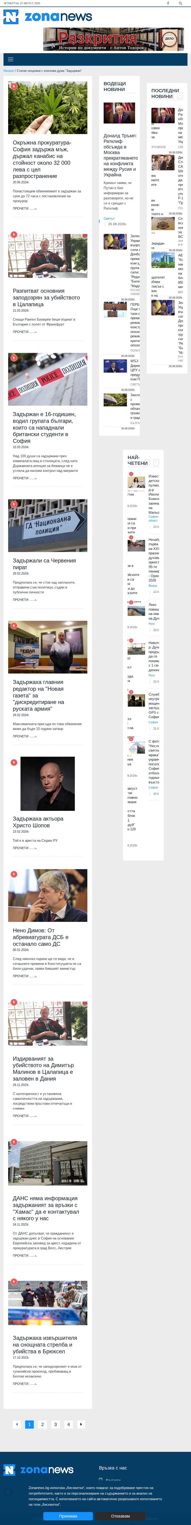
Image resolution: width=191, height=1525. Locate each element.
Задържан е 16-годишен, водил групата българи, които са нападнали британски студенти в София (44, 427)
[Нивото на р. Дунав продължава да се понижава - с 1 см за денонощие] (136, 649)
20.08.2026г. (130, 845)
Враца (153, 585)
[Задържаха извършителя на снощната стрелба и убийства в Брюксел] (47, 1303)
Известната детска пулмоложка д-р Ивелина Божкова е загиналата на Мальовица (158, 494)
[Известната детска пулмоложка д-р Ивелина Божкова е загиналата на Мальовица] (136, 482)
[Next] (81, 1424)
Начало (8, 70)
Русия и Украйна (136, 292)
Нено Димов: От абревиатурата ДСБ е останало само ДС (40, 937)
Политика (138, 350)
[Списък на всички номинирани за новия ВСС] (163, 224)
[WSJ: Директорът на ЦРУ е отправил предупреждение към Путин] (115, 366)
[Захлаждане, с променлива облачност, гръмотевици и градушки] (115, 400)
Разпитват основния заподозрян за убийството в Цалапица (46, 297)
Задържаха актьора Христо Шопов (38, 821)
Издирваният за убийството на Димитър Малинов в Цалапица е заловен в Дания (43, 1068)
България (138, 423)
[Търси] (180, 3)
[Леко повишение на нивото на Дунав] (136, 610)
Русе (152, 623)
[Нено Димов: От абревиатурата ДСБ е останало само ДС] (47, 895)
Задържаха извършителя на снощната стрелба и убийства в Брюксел (45, 1344)
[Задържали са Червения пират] (47, 526)
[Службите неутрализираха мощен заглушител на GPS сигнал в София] (136, 700)
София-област (154, 518)
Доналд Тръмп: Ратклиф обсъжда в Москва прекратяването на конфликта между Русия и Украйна (121, 155)
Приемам (68, 1516)
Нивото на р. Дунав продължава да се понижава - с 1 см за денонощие (158, 656)
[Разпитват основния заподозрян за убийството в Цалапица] (47, 256)
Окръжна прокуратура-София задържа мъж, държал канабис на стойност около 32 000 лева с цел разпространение (42, 159)
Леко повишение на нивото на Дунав (157, 611)
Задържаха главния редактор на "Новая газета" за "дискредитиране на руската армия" (38, 695)
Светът (109, 218)
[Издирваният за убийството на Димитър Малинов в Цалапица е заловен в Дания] (47, 1023)
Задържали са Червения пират (44, 563)
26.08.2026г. (117, 224)
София (153, 722)
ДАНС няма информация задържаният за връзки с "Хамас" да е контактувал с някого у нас (46, 1208)
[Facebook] (168, 3)
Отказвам (120, 1516)
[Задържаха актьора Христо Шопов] (47, 784)
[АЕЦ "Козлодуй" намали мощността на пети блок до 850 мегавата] (163, 260)
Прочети (21, 208)
